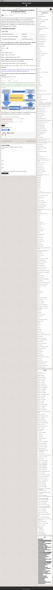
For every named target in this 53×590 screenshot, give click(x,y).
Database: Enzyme (41, 399)
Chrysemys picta (40, 299)
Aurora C (39, 48)
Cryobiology (40, 331)
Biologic (39, 256)
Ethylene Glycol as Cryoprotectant (43, 284)
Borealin (39, 58)
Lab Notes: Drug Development (43, 507)
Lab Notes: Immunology (41, 486)
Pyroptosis (39, 242)
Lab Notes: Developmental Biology (43, 471)
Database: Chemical (41, 392)
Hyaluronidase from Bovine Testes (43, 306)
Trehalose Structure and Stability (43, 258)
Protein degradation (43, 577)
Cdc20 (39, 154)
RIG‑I (39, 63)
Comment (3, 148)
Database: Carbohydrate (41, 387)
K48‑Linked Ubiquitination (42, 132)
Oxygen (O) (47, 573)
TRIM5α (39, 61)
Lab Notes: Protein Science (42, 512)
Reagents (39, 526)
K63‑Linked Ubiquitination (42, 118)
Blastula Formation (41, 44)
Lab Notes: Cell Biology (41, 463)
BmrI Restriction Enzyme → (31, 141)
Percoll (39, 317)
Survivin (39, 73)
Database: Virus (40, 427)
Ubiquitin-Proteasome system (44, 582)
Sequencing (40, 458)
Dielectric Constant (41, 255)
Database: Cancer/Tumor (41, 385)
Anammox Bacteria (41, 277)
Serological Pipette (41, 355)
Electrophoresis (41, 453)
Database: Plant (40, 417)
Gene (48, 563)
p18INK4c (39, 182)
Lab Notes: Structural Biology (42, 523)
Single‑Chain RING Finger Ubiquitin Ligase (44, 94)
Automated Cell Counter (41, 363)
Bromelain (39, 324)
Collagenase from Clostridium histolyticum (44, 334)
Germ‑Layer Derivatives (41, 99)
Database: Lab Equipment (42, 409)
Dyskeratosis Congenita (41, 108)
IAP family (47, 568)
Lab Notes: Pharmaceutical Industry (43, 506)
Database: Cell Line (41, 389)
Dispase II (39, 310)
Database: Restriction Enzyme (42, 422)
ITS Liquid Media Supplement (42, 339)
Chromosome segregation (43, 554)
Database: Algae (40, 375)
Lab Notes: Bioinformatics (42, 446)
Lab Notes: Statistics (41, 521)
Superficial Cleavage (41, 43)
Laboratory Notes (26, 3)
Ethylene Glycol (40, 280)
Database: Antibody (41, 380)
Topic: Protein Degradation (42, 202)
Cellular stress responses (44, 549)
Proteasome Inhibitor (41, 275)
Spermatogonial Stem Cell (42, 260)
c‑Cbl (39, 92)
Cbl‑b (39, 89)
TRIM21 (39, 82)
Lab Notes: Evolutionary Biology (43, 476)
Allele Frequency (40, 230)
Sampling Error (40, 227)
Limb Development (41, 146)
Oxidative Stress (40, 292)
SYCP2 (39, 215)
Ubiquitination (41, 583)
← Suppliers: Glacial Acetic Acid (6, 141)
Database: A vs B (40, 373)
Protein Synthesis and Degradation (43, 19)
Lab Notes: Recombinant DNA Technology (44, 514)
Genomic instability (42, 564)
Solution (40, 529)
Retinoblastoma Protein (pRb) (42, 151)
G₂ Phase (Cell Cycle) (41, 204)
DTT (50, 559)
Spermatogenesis (40, 222)
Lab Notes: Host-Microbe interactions (44, 496)
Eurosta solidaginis (41, 301)
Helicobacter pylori (43, 567)
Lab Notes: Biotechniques (42, 450)
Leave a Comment (24, 13)
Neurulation (39, 97)
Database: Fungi (40, 402)
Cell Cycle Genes (40, 164)
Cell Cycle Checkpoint (41, 162)
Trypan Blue (40, 358)
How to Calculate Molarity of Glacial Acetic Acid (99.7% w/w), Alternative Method (18, 11)
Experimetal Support (42, 432)
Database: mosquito (41, 414)
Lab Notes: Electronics (42, 490)
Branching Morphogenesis (42, 111)
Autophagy (39, 23)
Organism (39, 18)
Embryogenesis (42, 560)
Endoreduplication (40, 156)
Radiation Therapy (40, 246)
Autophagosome (40, 144)
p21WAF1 (39, 187)
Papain (39, 322)
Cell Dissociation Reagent (42, 348)
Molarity (40, 572)
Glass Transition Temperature (42, 297)
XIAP (39, 70)
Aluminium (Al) (41, 542)
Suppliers (40, 436)
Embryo (39, 289)
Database (39, 372)
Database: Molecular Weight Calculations (44, 411)
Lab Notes (18, 8)
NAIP (39, 75)
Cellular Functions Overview (42, 26)
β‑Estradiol (39, 329)
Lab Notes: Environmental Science (43, 474)
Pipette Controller (40, 341)
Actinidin (39, 327)
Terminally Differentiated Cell (42, 205)
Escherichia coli (42, 563)
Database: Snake (40, 424)
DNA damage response (43, 559)
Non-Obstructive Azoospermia (42, 130)
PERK (39, 31)
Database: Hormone (41, 406)
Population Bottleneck (41, 234)
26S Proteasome (40, 237)
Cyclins (46, 556)
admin (11, 13)
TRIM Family (40, 85)
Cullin (39, 189)
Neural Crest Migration (41, 115)
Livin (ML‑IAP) (40, 77)
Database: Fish (40, 401)
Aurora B (39, 56)
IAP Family (39, 68)
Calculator (40, 493)
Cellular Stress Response (42, 41)
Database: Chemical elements (42, 394)
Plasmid (40, 574)
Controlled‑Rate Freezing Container (43, 365)
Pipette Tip (39, 353)
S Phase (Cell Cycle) (41, 197)
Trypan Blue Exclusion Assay (42, 343)
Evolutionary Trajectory (41, 229)
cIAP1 (39, 80)
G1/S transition (40, 166)
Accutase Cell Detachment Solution (43, 346)
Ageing (39, 135)
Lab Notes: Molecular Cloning (43, 499)
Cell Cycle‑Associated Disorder (42, 304)
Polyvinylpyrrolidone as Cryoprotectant (44, 270)
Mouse (45, 572)
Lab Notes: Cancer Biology (42, 462)
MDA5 (39, 65)
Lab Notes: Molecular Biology (42, 498)
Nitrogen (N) (41, 573)
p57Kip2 (39, 184)
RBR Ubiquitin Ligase (41, 125)
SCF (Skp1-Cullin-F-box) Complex (43, 195)
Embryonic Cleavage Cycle (42, 171)
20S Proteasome (40, 239)
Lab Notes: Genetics (41, 481)
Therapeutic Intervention (41, 16)
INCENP (39, 60)
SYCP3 (39, 220)
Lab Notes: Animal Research (42, 441)
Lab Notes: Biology (41, 448)
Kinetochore (40, 51)
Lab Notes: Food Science (42, 478)
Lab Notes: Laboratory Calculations (43, 492)
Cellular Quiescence (41, 207)
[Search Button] (26, 5)
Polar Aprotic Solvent (41, 263)
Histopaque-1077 (40, 336)
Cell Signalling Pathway (41, 21)
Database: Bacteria (41, 384)
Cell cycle (41, 547)
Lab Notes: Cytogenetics (41, 469)
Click (3, 125)
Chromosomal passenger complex (43, 552)
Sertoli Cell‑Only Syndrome (42, 128)
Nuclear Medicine (40, 244)
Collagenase (40, 312)
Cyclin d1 (40, 556)
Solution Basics (40, 532)
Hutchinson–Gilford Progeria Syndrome (44, 106)
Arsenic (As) (41, 543)
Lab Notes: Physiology (41, 509)
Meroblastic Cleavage (41, 167)
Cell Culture (40, 451)
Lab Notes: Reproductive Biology (43, 517)
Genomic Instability (41, 200)
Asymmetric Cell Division (42, 158)
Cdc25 (39, 149)
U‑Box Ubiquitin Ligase (41, 123)
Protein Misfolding (40, 14)
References (40, 434)
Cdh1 (39, 153)
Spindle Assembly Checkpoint (42, 53)
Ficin (38, 326)
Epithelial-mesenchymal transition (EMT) (43, 562)
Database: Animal (40, 377)
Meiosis (39, 218)
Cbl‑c (39, 87)
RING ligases (41, 579)
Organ (39, 294)
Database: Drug (40, 397)
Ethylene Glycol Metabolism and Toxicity (44, 282)
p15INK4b (39, 179)
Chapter (40, 430)
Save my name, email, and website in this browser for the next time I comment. (15, 171)
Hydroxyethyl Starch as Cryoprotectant (44, 272)
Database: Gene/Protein (41, 404)
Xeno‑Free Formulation (41, 314)
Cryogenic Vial (40, 360)
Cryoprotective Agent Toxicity (42, 285)
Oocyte (39, 287)
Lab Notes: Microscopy (42, 456)
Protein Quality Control (41, 46)
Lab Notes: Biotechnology (42, 460)
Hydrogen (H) (41, 568)
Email (2, 164)
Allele (39, 232)
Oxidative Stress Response (42, 39)
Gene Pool (39, 225)
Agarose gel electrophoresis (44, 540)
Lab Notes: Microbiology (41, 495)
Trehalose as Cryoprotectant (42, 268)
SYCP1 (39, 217)
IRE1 (38, 32)
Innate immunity (41, 569)
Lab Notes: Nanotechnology (42, 501)
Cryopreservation (42, 555)
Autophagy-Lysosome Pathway (42, 213)
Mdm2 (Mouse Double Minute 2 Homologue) (44, 120)
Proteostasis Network (41, 34)
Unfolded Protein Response (42, 36)
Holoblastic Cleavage (41, 169)
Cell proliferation (42, 548)
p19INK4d (39, 177)
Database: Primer (40, 419)
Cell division (48, 547)
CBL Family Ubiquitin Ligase (42, 90)
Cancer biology (42, 544)
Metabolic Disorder (41, 137)
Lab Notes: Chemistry (41, 466)
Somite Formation (40, 113)
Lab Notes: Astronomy (41, 443)
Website (2, 167)
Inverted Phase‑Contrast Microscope (43, 356)
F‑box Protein (40, 191)
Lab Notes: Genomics (41, 483)
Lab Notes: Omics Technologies (43, 504)
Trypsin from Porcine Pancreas (42, 319)
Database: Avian (40, 382)
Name (2, 160)
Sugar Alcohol (40, 253)
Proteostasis (41, 578)
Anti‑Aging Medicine (41, 265)
